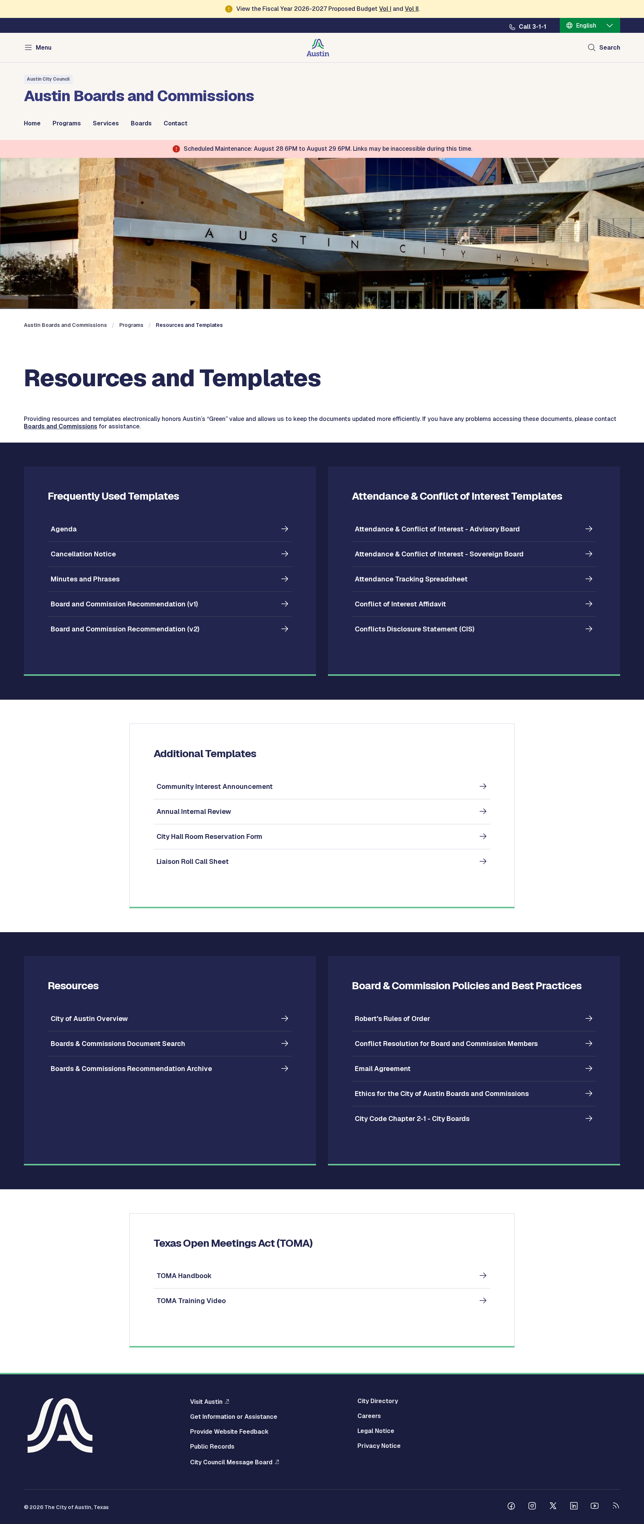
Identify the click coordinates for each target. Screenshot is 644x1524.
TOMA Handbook (184, 1275)
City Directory (377, 1401)
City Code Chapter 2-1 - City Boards (412, 1118)
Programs (67, 124)
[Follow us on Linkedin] (573, 1507)
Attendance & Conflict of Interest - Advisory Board (437, 529)
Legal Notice (375, 1431)
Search (609, 47)
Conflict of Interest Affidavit (400, 604)
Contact (175, 124)
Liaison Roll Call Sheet (193, 861)
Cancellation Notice (83, 554)
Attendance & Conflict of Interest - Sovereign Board (439, 554)
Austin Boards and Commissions (65, 325)
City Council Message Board (231, 1462)
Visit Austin (206, 1401)
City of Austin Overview (89, 1018)
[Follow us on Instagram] (532, 1507)
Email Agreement (383, 1068)
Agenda (64, 529)
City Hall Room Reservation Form (209, 836)
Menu (43, 47)
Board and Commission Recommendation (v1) (124, 604)
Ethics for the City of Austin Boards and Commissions (442, 1093)
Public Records (212, 1447)
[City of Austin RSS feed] (615, 1507)
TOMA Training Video (191, 1300)
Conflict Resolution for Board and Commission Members (446, 1043)
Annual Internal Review (194, 811)
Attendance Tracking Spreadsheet (411, 579)
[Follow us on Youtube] (594, 1507)
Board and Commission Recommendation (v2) (125, 629)
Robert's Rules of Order (392, 1018)
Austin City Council (48, 79)
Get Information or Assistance (233, 1417)
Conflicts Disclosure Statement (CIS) (414, 629)
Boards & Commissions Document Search (118, 1043)
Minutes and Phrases (85, 579)
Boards (141, 124)
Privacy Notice (379, 1446)
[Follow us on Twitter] (553, 1507)
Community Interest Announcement (215, 786)
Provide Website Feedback (229, 1432)
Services (106, 124)
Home (32, 124)
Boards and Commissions (60, 426)
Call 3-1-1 (532, 27)
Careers (369, 1416)
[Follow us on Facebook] (511, 1507)
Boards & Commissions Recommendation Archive (131, 1068)
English (586, 25)
